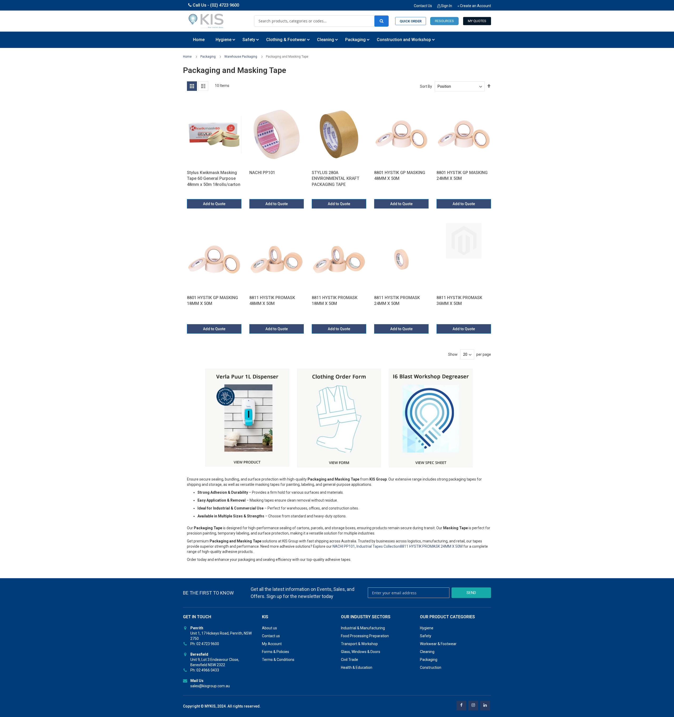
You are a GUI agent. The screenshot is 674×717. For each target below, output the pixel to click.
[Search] (381, 21)
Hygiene (426, 628)
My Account (272, 644)
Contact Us (423, 6)
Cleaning (427, 652)
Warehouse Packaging (241, 56)
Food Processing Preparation (365, 636)
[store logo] (206, 21)
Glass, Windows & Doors (360, 652)
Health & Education (356, 667)
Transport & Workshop (359, 644)
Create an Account (475, 6)
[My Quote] (477, 21)
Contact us (271, 636)
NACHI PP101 (262, 172)
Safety (425, 636)
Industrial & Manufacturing (363, 628)
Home (187, 56)
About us (269, 628)
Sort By (426, 86)
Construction (430, 667)
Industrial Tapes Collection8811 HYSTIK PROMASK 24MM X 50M (409, 546)
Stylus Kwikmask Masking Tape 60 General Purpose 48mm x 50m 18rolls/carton (213, 178)
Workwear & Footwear (438, 644)
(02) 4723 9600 (224, 5)
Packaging (208, 56)
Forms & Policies (275, 652)
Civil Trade (349, 659)
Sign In (446, 6)
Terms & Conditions (278, 659)
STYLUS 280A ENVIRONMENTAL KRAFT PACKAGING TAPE (335, 178)
